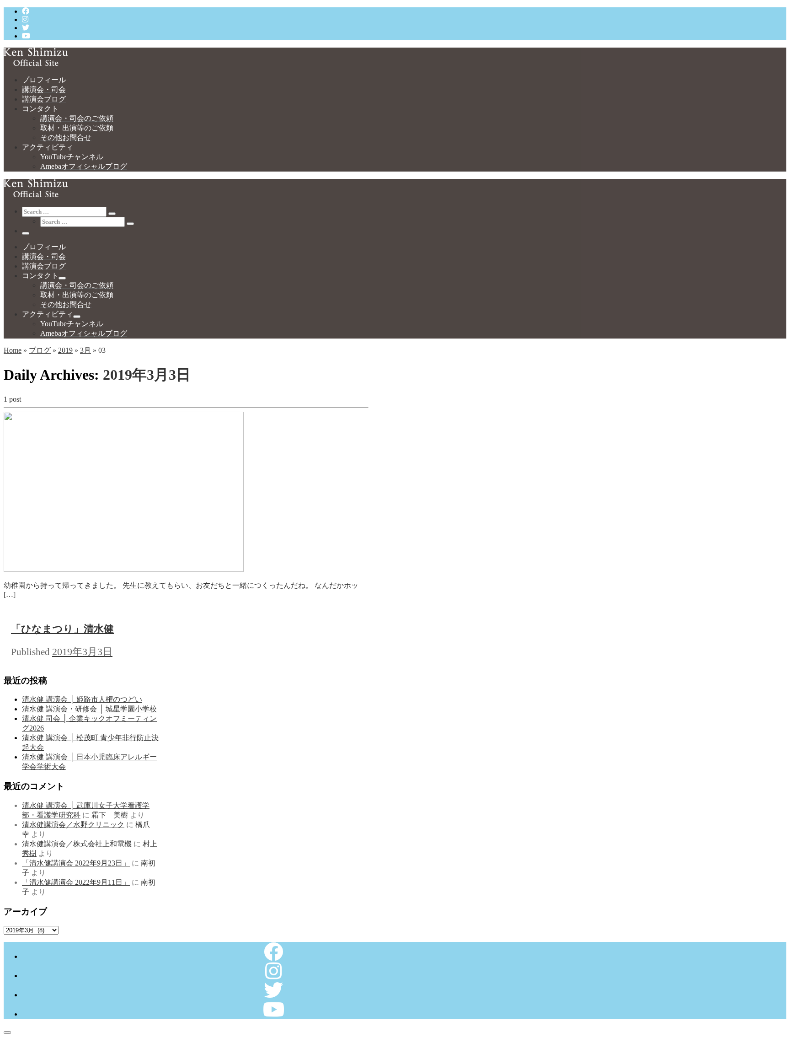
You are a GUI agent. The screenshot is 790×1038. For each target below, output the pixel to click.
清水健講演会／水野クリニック (73, 824)
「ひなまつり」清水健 (62, 629)
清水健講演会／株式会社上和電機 (77, 844)
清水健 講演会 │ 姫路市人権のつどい (82, 699)
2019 (65, 350)
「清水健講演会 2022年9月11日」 (76, 882)
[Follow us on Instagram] (25, 19)
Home (12, 350)
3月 (85, 350)
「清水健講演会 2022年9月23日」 (76, 863)
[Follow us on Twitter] (25, 28)
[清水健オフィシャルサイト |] (36, 63)
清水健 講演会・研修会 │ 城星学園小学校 (89, 709)
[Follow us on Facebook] (25, 11)
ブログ (40, 350)
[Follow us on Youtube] (26, 36)
